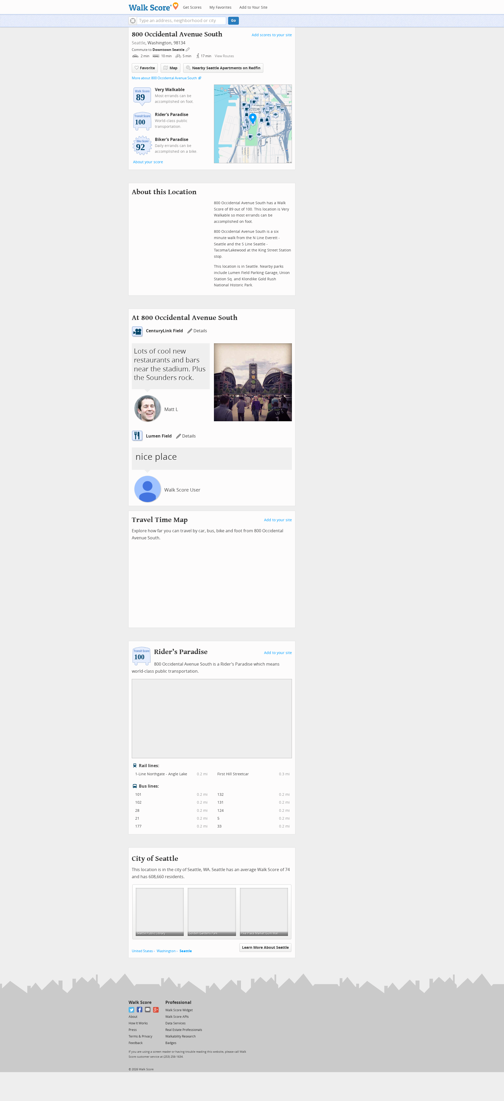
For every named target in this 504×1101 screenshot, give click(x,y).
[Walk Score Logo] (154, 6)
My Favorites (220, 7)
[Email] (148, 1010)
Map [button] (173, 68)
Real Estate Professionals (183, 1030)
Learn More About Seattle (265, 947)
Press (133, 1030)
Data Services (175, 1023)
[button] (132, 21)
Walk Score (140, 1002)
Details (200, 330)
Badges (170, 1043)
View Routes (224, 56)
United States (142, 951)
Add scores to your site (272, 35)
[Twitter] (132, 1010)
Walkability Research (180, 1036)
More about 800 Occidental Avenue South (164, 78)
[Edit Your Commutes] (188, 48)
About (133, 1017)
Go (233, 20)
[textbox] (181, 21)
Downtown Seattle (169, 50)
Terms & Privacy (140, 1036)
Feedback (136, 1043)
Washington (166, 951)
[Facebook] (140, 1010)
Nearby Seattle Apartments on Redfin (226, 68)
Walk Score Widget (179, 1010)
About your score (148, 162)
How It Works (138, 1023)
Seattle (138, 42)
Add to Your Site (253, 7)
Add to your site (278, 520)
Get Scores (192, 7)
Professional (178, 1002)
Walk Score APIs (177, 1017)
